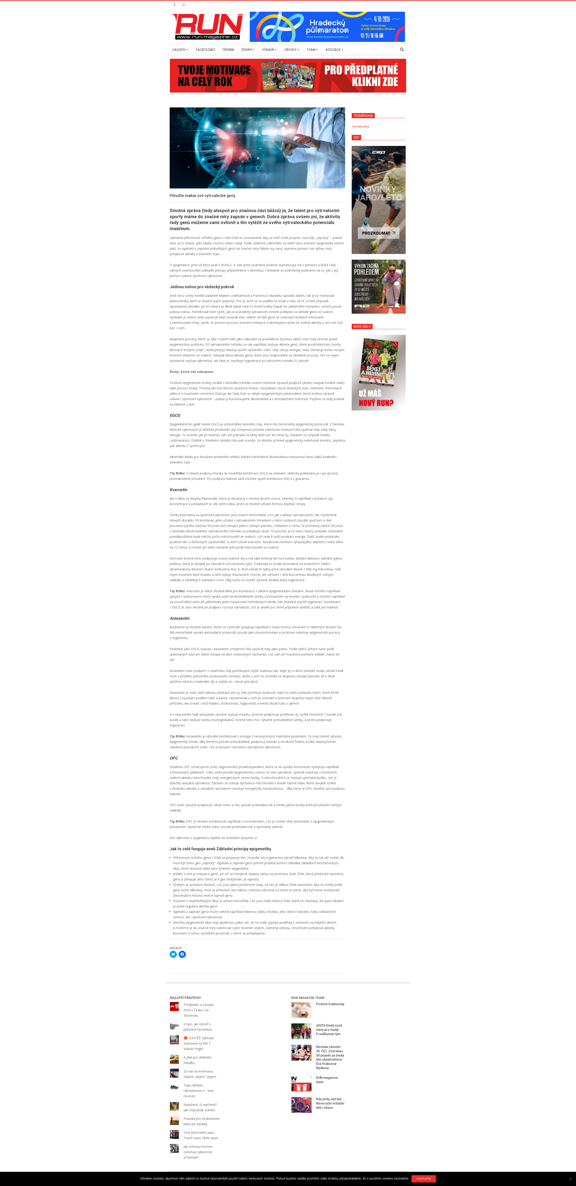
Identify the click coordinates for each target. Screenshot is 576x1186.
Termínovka (360, 126)
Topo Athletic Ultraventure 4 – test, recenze (199, 1090)
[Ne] (570, 1179)
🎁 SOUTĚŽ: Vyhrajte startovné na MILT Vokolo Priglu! (199, 1043)
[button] (208, 27)
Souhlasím (424, 1178)
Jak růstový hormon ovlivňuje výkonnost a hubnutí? (198, 1151)
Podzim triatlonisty (330, 1004)
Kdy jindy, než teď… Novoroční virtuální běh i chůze (330, 1103)
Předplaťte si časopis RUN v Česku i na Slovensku (199, 1010)
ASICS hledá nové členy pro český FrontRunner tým (329, 1030)
